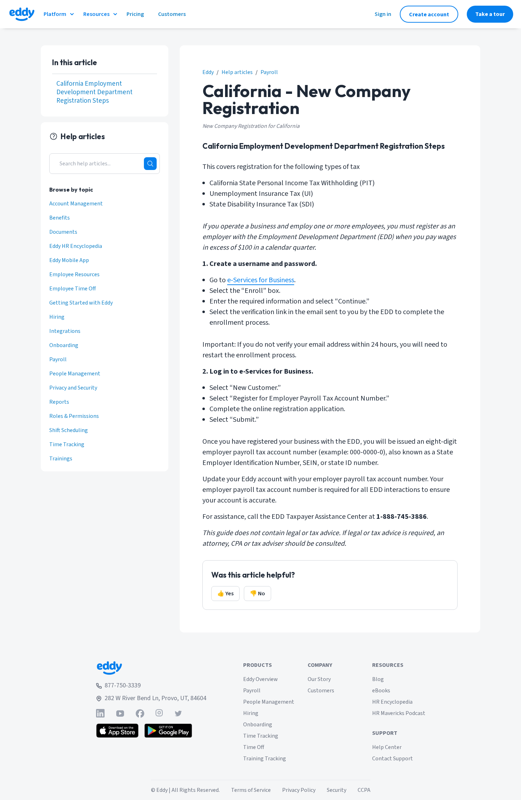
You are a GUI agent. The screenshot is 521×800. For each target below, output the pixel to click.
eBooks (381, 690)
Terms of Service (251, 790)
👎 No (257, 593)
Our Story (319, 679)
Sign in (383, 14)
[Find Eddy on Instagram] (159, 713)
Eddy (208, 72)
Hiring (57, 317)
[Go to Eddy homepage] (22, 14)
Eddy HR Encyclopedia (75, 246)
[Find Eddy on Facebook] (140, 713)
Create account (429, 14)
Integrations (64, 331)
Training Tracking (264, 758)
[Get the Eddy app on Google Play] (168, 731)
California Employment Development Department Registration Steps (94, 92)
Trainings (60, 459)
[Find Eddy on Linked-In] (100, 713)
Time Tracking (66, 444)
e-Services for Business (260, 280)
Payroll (269, 72)
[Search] (150, 163)
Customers (321, 690)
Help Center (387, 747)
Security (336, 790)
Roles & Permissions (74, 416)
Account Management (76, 204)
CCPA (364, 790)
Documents (63, 232)
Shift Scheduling (68, 430)
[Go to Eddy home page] (151, 668)
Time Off (253, 747)
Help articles (237, 72)
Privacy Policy (298, 790)
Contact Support (392, 758)
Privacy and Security (73, 388)
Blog (378, 679)
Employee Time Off (72, 289)
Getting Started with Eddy (81, 303)
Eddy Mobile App (69, 260)
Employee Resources (74, 274)
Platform (55, 14)
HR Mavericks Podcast (398, 713)
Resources (96, 14)
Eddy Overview (260, 679)
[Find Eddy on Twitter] (178, 713)
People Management (74, 374)
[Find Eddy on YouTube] (120, 713)
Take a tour (490, 14)
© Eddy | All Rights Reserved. (185, 790)
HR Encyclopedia (392, 702)
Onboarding (63, 345)
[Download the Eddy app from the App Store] (117, 731)
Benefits (59, 218)
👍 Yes (225, 593)
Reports (59, 402)
